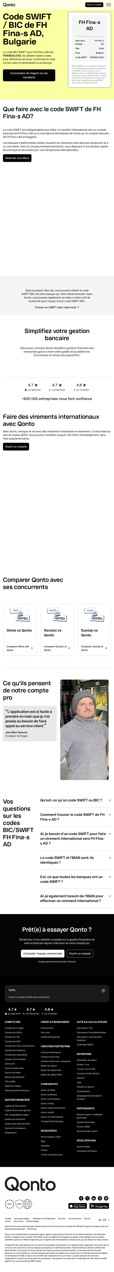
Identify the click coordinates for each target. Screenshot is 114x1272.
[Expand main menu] (108, 5)
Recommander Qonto (87, 1131)
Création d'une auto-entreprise (56, 1061)
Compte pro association (16, 1055)
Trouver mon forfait (86, 1069)
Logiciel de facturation (15, 1106)
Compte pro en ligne (14, 1028)
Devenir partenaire (86, 1122)
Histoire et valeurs (85, 1087)
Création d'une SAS (50, 1057)
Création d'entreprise (51, 1052)
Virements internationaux (17, 1090)
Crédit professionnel (50, 1037)
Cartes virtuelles (13, 1072)
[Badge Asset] (81, 1198)
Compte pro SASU (13, 1032)
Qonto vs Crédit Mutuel (52, 1117)
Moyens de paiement (14, 1077)
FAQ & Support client (51, 1137)
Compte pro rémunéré (15, 1059)
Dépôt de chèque (13, 1086)
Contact (81, 1078)
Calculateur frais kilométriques (91, 1032)
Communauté (83, 1091)
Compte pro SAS (13, 1041)
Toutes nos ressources (51, 1154)
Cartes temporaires (14, 1068)
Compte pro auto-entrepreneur (20, 1046)
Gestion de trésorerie (15, 1119)
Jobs (79, 1082)
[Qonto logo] (9, 4)
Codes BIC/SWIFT (85, 1044)
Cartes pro (10, 1064)
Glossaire (45, 1146)
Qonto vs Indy (47, 1103)
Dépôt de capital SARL (51, 1074)
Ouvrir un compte (94, 5)
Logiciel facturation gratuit (18, 1110)
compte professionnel (43, 146)
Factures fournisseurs (15, 1128)
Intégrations (10, 1132)
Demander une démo (87, 1060)
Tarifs (11, 990)
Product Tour (83, 1064)
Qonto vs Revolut (49, 1094)
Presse (44, 1150)
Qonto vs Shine (48, 1090)
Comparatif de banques (52, 1121)
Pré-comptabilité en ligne (17, 1115)
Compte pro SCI (12, 1037)
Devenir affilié (83, 1126)
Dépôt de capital (49, 1066)
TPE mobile (10, 1081)
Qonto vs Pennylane (50, 1099)
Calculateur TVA (84, 1028)
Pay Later (45, 1032)
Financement (47, 1028)
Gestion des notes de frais (17, 1124)
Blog (43, 1141)
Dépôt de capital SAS (51, 1070)
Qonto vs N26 (47, 1112)
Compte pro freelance (15, 1050)
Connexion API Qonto (87, 1151)
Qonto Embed (83, 1146)
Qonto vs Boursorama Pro (53, 1108)
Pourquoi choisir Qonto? (88, 1073)
